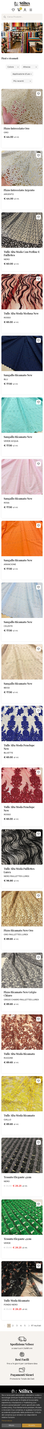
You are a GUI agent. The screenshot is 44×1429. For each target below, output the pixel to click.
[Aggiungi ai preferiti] (38, 93)
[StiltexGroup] (22, 1392)
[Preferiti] (13, 10)
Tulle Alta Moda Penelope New (19, 747)
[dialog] (22, 1411)
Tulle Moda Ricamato (17, 1300)
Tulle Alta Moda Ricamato (19, 1054)
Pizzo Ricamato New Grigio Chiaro (20, 993)
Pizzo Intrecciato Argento (19, 190)
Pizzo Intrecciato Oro (16, 128)
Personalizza (7, 1421)
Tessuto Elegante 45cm (17, 1177)
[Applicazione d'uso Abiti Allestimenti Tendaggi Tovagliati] (22, 74)
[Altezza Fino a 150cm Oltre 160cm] (29, 67)
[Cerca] (4, 17)
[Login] (25, 10)
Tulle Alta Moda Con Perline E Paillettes (22, 253)
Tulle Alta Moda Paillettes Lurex (19, 870)
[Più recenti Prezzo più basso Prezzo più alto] (22, 81)
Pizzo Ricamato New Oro (18, 930)
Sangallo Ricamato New (18, 375)
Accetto (32, 1425)
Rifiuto (11, 1425)
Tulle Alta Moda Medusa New (21, 313)
